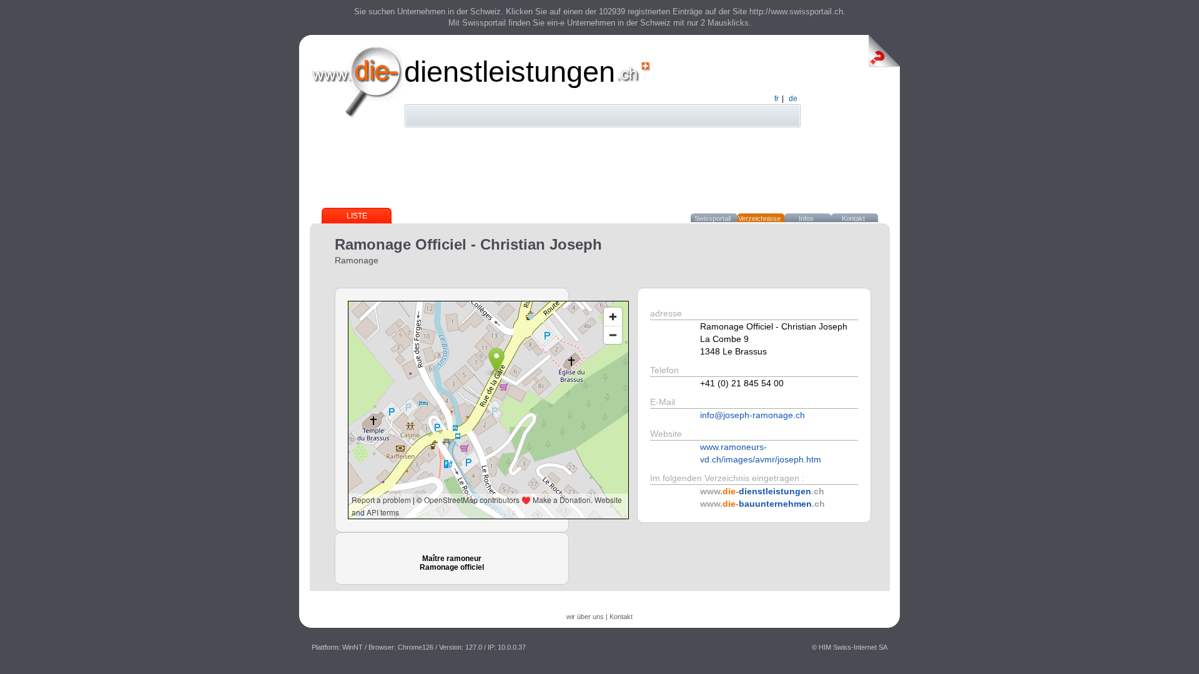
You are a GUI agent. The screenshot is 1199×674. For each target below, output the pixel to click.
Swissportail (712, 218)
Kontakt (853, 218)
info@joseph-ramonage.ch (752, 415)
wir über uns (585, 616)
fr (776, 98)
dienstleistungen (509, 71)
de (793, 98)
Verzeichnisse (759, 218)
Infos (806, 218)
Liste (357, 216)
